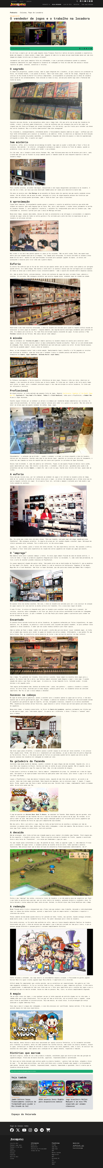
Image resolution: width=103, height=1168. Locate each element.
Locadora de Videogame (22, 1071)
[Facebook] (80, 48)
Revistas (76, 4)
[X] (82, 48)
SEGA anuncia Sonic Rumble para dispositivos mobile (51, 1100)
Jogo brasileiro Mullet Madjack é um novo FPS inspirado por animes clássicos (76, 1102)
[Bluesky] (91, 48)
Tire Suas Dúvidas (87, 4)
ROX (82, 1148)
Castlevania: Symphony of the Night (75, 393)
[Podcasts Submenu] (49, 4)
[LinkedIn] (84, 48)
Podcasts (45, 4)
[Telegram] (89, 48)
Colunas (23, 13)
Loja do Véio (67, 4)
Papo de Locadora (35, 13)
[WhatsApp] (86, 48)
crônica (14, 1071)
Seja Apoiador (56, 4)
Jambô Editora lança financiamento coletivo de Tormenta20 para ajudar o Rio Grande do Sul (24, 1102)
